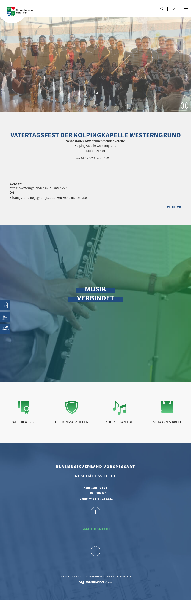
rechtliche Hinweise (95, 576)
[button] (186, 9)
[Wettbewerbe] (23, 412)
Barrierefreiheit (124, 576)
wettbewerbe (23, 422)
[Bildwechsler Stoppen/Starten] (184, 105)
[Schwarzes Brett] (167, 411)
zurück (174, 207)
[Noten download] (119, 413)
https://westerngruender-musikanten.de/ (38, 188)
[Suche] (162, 9)
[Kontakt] (173, 9)
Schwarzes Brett (167, 422)
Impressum (64, 576)
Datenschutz (78, 576)
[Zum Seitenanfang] (95, 551)
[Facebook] (95, 512)
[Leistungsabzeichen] (71, 412)
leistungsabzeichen (71, 422)
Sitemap (111, 576)
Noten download (119, 422)
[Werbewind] (91, 583)
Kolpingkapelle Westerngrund (95, 145)
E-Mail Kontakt (96, 529)
